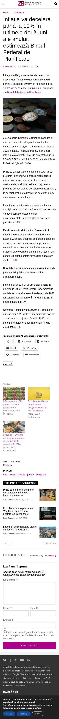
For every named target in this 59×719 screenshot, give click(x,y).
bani (5, 474)
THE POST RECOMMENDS (20, 483)
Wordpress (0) (36, 556)
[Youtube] (22, 660)
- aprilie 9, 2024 (21, 518)
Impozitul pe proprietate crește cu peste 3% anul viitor (20, 528)
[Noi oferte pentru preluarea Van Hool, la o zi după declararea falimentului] (47, 513)
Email (34, 608)
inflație (21, 474)
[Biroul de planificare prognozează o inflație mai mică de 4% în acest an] (39, 393)
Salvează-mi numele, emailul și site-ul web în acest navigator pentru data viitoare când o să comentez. (28, 635)
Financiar (8, 465)
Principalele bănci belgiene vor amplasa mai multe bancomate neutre (18, 492)
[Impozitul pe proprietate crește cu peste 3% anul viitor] (47, 532)
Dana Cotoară (9, 67)
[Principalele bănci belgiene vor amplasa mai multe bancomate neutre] (47, 495)
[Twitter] (4, 660)
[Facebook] (10, 660)
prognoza (41, 474)
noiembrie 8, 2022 (25, 67)
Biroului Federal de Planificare (24, 92)
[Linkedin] (28, 660)
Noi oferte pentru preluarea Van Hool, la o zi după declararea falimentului (18, 511)
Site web (8, 620)
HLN (14, 260)
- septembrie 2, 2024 (23, 534)
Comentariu (10, 580)
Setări (37, 714)
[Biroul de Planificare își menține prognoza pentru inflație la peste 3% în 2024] (14, 427)
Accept (9, 714)
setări (38, 708)
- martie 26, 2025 (21, 500)
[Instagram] (15, 660)
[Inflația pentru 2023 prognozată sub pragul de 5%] (14, 393)
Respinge (24, 714)
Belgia (13, 474)
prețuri (30, 474)
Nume (7, 608)
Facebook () (50, 556)
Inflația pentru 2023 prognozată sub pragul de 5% (12, 404)
